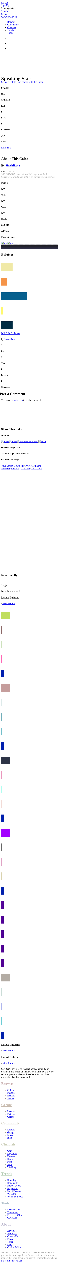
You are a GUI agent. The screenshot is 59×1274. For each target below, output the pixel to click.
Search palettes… (9, 8)
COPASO (12, 1218)
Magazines (12, 1188)
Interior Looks (14, 1185)
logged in (18, 400)
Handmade (12, 1183)
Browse (11, 22)
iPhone (37, 466)
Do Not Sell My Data (11, 1260)
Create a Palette (8, 82)
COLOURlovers (9, 16)
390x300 (5, 468)
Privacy (11, 1239)
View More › (8, 603)
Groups (10, 1132)
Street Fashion (14, 1191)
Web (9, 1164)
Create (4, 14)
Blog (9, 1137)
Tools (10, 33)
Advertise (11, 1230)
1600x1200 (36, 468)
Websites (11, 1194)
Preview (29, 466)
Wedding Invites (15, 1196)
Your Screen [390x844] (12, 466)
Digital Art (12, 1153)
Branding (11, 1180)
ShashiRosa (12, 165)
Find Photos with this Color (30, 82)
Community (13, 24)
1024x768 (25, 468)
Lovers (10, 1135)
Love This (6, 147)
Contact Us (12, 1236)
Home (10, 1159)
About (6, 1224)
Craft (9, 1150)
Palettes (11, 1093)
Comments (5, 130)
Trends (10, 30)
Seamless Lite (13, 1209)
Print (9, 1161)
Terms (10, 1241)
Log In (4, 2)
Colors (10, 1090)
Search (4, 11)
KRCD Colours (10, 333)
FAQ (9, 1244)
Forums (11, 1129)
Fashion (11, 1156)
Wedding (11, 1167)
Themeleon (12, 1212)
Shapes (10, 1098)
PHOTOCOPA (14, 1215)
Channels (11, 27)
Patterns (11, 1095)
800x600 (15, 468)
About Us (12, 1233)
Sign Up (5, 5)
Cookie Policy (14, 1247)
